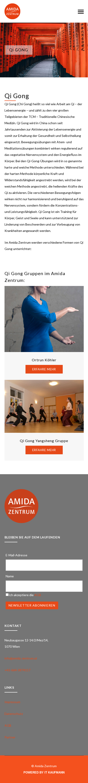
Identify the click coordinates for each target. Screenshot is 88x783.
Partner (10, 737)
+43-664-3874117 (17, 670)
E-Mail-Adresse (16, 555)
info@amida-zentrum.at (21, 658)
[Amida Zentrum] (12, 11)
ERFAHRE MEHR (44, 369)
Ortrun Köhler (44, 360)
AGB (37, 595)
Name (10, 576)
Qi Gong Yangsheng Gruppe (44, 440)
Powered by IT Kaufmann (44, 772)
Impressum (12, 702)
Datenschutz (14, 714)
